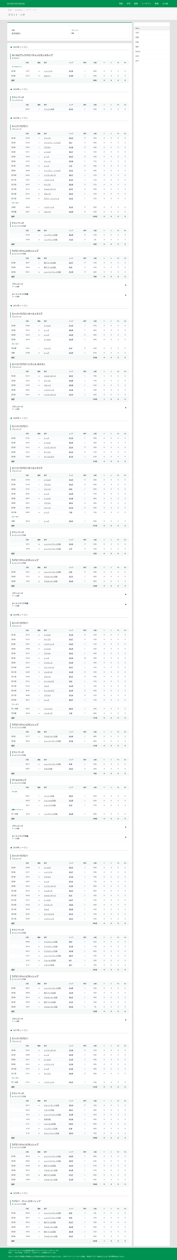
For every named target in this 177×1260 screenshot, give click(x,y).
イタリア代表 (49, 965)
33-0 (70, 681)
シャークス (48, 71)
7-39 (70, 713)
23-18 (71, 993)
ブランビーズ (16, 129)
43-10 (71, 1055)
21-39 (71, 71)
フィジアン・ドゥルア (52, 143)
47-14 (71, 457)
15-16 (71, 1069)
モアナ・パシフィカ (51, 198)
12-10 (71, 390)
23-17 (71, 1222)
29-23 (71, 138)
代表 (137, 42)
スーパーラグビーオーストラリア (27, 313)
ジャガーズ (48, 672)
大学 (128, 4)
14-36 (71, 658)
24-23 (71, 484)
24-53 (71, 1133)
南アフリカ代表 (50, 263)
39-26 (71, 443)
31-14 (71, 508)
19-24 (71, 1105)
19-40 (71, 381)
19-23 (71, 997)
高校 (121, 4)
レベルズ (47, 152)
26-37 (71, 189)
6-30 (70, 1129)
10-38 (71, 385)
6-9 (70, 960)
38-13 (71, 709)
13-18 (71, 1050)
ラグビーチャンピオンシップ (25, 251)
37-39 (71, 272)
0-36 (70, 764)
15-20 (71, 672)
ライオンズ (48, 663)
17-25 (71, 240)
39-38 (71, 161)
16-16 (71, 544)
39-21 (71, 796)
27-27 (71, 1175)
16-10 (71, 736)
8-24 (70, 267)
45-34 (71, 1007)
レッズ (46, 157)
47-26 (71, 741)
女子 (137, 61)
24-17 (71, 872)
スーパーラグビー (20, 126)
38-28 (71, 185)
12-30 (71, 498)
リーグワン (146, 4)
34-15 (71, 769)
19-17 (71, 667)
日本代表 (47, 1119)
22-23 (71, 447)
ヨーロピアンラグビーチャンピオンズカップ (32, 55)
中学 (137, 56)
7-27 (70, 549)
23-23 (71, 1166)
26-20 (71, 339)
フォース (47, 138)
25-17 (71, 263)
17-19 (71, 1060)
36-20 (71, 1227)
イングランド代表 (50, 235)
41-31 (71, 914)
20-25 (71, 891)
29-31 (71, 376)
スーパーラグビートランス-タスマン (28, 364)
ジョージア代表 (50, 805)
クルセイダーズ (50, 189)
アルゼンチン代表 (50, 576)
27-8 (70, 805)
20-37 (71, 956)
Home (10, 10)
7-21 (70, 166)
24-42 (71, 905)
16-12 (71, 157)
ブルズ (46, 686)
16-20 (71, 951)
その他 (165, 4)
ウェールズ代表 (50, 801)
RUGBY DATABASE (16, 4)
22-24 (71, 335)
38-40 (71, 330)
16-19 (71, 353)
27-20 (71, 147)
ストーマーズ (49, 667)
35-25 (71, 207)
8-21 (70, 895)
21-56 (71, 1064)
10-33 (71, 868)
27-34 (71, 635)
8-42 (70, 1213)
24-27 (71, 900)
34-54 (71, 1156)
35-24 (71, 695)
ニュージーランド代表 (52, 272)
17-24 (71, 877)
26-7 (70, 965)
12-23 (71, 1002)
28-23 (71, 521)
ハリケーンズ (49, 180)
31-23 (71, 480)
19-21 (71, 194)
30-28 (71, 235)
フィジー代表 (49, 109)
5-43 (70, 572)
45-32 (71, 109)
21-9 (70, 348)
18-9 (70, 942)
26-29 (71, 649)
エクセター (19, 10)
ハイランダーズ (50, 175)
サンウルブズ (49, 457)
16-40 (71, 814)
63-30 (71, 1119)
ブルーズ (47, 194)
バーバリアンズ (17, 100)
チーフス (47, 185)
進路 (136, 4)
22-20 (71, 494)
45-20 (71, 1170)
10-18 (71, 1232)
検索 (157, 4)
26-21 (71, 677)
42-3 (70, 143)
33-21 (71, 1236)
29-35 (71, 1161)
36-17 (71, 152)
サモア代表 (48, 769)
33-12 (71, 171)
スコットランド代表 (51, 1105)
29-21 (71, 1124)
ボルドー (47, 76)
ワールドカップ (19, 780)
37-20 (71, 1179)
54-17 (71, 639)
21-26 (71, 946)
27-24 (71, 326)
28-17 (71, 175)
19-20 (71, 212)
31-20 (71, 663)
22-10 (71, 686)
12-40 (71, 988)
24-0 (70, 489)
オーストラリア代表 (19, 226)
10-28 (71, 1073)
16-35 (71, 1082)
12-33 (71, 395)
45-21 (71, 881)
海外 (137, 47)
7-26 (70, 512)
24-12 (71, 919)
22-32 (71, 198)
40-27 (71, 700)
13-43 (71, 644)
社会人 (138, 51)
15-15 (71, 576)
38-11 (71, 503)
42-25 (71, 180)
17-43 (71, 886)
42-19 (71, 691)
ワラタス (47, 147)
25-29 (71, 801)
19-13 (71, 653)
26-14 (71, 452)
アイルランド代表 (50, 942)
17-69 (71, 76)
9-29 (70, 1218)
